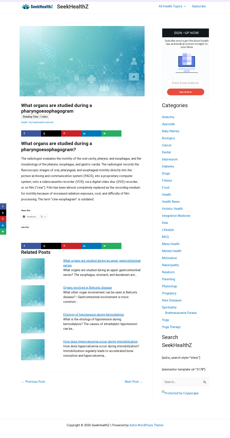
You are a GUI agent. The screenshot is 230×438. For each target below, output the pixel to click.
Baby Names (170, 131)
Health (24, 122)
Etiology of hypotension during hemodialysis (93, 314)
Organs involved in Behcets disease (87, 287)
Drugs (166, 173)
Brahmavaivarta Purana (181, 313)
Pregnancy (169, 293)
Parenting (168, 279)
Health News (171, 201)
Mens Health (170, 244)
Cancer (167, 145)
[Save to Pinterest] (71, 133)
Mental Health (171, 251)
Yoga (165, 320)
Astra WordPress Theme (146, 425)
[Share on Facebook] (31, 133)
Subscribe (199, 6)
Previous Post (33, 381)
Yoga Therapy (171, 327)
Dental (166, 152)
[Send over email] (111, 133)
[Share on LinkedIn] (91, 133)
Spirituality (169, 307)
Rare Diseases (172, 300)
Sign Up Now (185, 92)
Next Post (134, 381)
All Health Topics (170, 6)
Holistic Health (172, 209)
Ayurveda (168, 124)
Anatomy (168, 117)
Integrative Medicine (176, 216)
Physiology (169, 286)
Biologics (168, 138)
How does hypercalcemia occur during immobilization (100, 341)
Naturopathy (170, 265)
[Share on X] (51, 133)
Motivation (169, 258)
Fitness (167, 180)
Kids (165, 223)
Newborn (168, 272)
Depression (170, 159)
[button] (184, 6)
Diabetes (168, 166)
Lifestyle (168, 230)
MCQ (165, 237)
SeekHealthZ (73, 6)
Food (165, 187)
